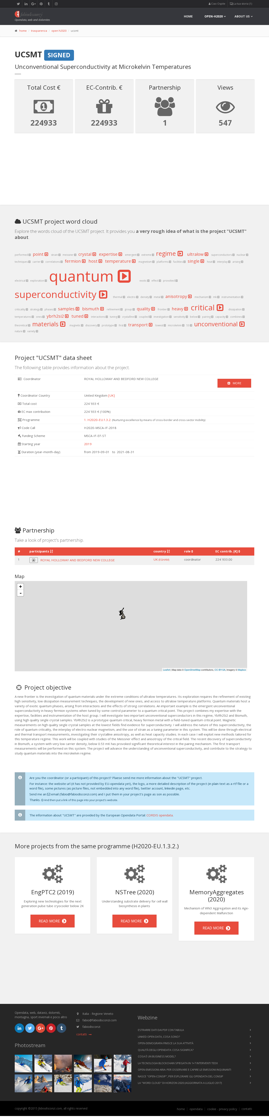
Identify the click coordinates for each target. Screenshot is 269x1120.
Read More (50, 920)
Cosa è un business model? (157, 1056)
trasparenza (39, 31)
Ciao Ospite (218, 3)
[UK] (111, 395)
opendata (196, 1109)
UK (161, 559)
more (235, 383)
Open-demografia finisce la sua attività (165, 1043)
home (188, 16)
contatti (246, 1108)
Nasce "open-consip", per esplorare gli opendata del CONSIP (180, 1076)
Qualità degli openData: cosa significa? (166, 1050)
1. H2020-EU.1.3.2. (97, 420)
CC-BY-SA (220, 669)
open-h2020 (213, 16)
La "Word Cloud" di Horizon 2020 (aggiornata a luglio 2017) (180, 1083)
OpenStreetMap (192, 669)
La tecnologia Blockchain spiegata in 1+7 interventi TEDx (178, 1063)
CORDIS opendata (159, 815)
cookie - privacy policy (222, 1109)
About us (242, 16)
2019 (88, 444)
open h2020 (58, 31)
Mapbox (242, 669)
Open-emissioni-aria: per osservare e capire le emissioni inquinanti (184, 1069)
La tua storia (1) (242, 3)
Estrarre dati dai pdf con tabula (161, 1030)
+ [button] (20, 586)
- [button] (20, 593)
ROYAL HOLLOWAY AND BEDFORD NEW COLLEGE (77, 560)
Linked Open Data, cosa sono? (159, 1037)
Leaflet (166, 669)
